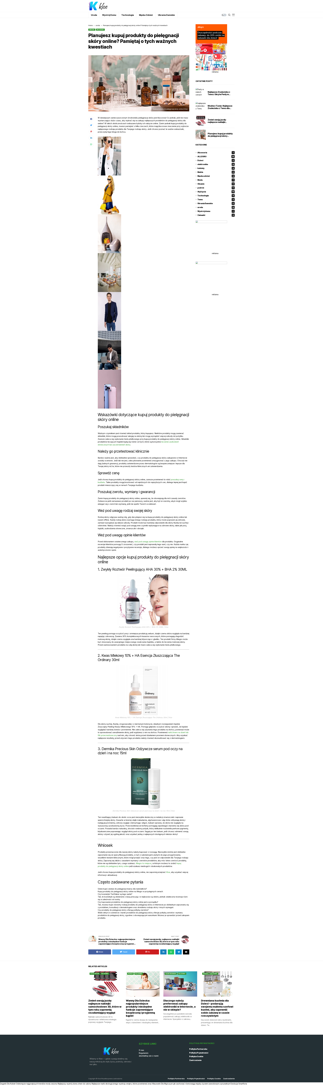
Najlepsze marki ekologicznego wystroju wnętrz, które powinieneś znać (122, 1084)
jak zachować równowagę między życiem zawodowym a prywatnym (201, 1084)
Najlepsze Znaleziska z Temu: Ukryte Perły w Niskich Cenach (219, 94)
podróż (215, 188)
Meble (215, 172)
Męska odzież (215, 176)
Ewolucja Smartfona (239, 1084)
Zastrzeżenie (195, 1060)
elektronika (215, 164)
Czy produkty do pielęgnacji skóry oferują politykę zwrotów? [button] (123, 910)
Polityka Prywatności (198, 1053)
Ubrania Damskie (215, 203)
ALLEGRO (100, 29)
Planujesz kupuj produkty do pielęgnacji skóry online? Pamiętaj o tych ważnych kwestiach (220, 137)
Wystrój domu (215, 211)
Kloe (168, 872)
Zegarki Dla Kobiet (7, 1084)
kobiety (215, 168)
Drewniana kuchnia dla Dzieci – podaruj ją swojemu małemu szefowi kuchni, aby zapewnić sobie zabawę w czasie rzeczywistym (217, 1008)
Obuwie (215, 184)
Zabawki (215, 215)
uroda (98, 25)
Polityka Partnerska (198, 1049)
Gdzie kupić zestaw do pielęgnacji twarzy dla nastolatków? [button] (122, 889)
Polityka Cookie (196, 1056)
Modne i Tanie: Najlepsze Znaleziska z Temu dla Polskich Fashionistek (220, 108)
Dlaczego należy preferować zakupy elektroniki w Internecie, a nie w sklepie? (179, 1005)
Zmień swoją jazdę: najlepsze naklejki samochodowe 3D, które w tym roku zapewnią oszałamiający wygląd (105, 1006)
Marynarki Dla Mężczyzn (162, 1084)
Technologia (215, 195)
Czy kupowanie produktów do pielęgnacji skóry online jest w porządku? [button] (128, 902)
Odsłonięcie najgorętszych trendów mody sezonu (36, 1084)
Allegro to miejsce (143, 863)
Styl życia (215, 192)
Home (90, 25)
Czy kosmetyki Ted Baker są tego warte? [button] (115, 894)
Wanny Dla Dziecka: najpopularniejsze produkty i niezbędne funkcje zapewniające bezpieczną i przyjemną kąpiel (140, 1008)
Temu (215, 199)
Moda (215, 180)
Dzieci (215, 160)
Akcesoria (215, 152)
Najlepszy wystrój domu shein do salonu (74, 1084)
